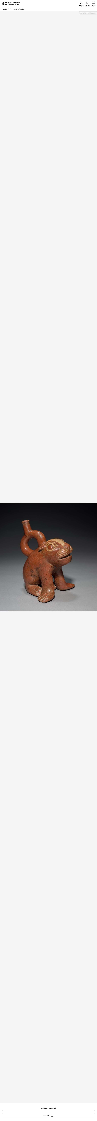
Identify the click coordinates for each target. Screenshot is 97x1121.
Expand (46, 1116)
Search (87, 6)
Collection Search (19, 9)
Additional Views (47, 1108)
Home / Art (5, 9)
